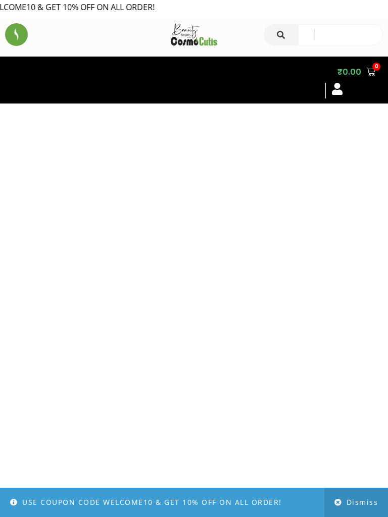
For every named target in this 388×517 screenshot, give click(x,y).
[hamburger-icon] (309, 80)
